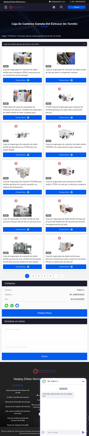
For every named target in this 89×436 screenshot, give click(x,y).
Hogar (4, 36)
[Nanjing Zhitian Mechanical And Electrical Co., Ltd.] (16, 7)
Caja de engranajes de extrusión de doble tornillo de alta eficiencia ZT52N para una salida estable (20, 147)
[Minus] (83, 381)
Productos (12, 36)
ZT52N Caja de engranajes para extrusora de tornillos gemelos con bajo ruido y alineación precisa (64, 110)
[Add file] (43, 432)
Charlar (76, 7)
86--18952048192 (78, 2)
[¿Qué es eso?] (12, 305)
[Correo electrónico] (17, 305)
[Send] (83, 432)
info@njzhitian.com (58, 2)
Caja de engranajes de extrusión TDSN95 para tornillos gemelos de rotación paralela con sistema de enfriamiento (22, 184)
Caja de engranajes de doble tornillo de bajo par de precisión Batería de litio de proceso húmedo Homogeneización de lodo (65, 221)
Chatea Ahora (44, 313)
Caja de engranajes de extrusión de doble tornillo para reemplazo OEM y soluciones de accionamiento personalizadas (21, 72)
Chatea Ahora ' (21, 80)
